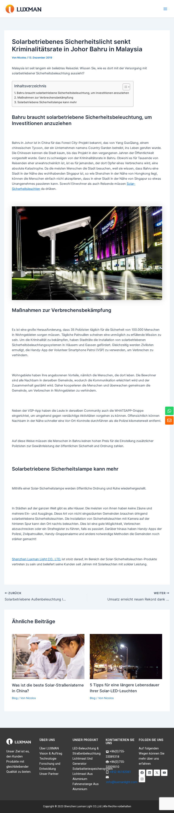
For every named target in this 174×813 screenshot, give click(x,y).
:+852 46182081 (120, 772)
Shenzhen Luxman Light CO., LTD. (36, 559)
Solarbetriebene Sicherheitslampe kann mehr (47, 102)
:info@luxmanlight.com (121, 782)
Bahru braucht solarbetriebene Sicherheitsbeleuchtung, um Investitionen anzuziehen (73, 93)
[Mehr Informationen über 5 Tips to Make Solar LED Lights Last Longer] (126, 656)
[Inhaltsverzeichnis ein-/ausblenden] (124, 86)
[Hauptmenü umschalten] (165, 8)
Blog (15, 698)
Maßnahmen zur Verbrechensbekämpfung (45, 97)
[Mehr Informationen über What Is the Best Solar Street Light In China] (48, 656)
